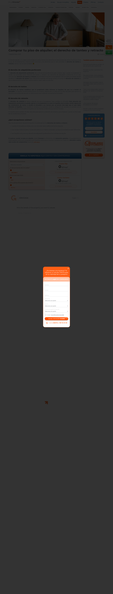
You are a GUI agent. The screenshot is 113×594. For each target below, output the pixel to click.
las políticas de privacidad (57, 314)
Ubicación (47, 298)
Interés (46, 304)
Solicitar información (56, 318)
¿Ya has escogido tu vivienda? (52, 309)
